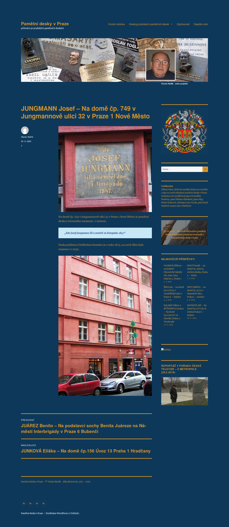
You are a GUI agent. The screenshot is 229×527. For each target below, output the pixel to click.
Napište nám (201, 24)
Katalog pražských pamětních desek (149, 24)
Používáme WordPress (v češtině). (62, 513)
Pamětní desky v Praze (45, 23)
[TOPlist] (166, 349)
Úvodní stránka (116, 24)
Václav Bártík (27, 136)
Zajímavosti (183, 24)
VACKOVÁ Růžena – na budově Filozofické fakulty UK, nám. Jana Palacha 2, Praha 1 (173, 272)
